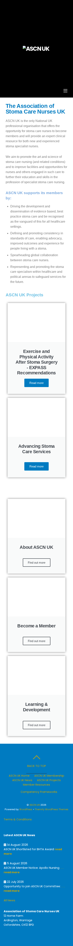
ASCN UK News (22, 780)
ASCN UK (34, 805)
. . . (61, 868)
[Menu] (65, 90)
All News (9, 900)
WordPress (25, 809)
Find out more (36, 562)
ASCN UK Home (19, 776)
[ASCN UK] (36, 48)
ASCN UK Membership (49, 776)
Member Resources (36, 785)
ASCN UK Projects (49, 780)
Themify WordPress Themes (51, 809)
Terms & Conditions (18, 819)
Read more (36, 383)
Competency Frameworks (39, 792)
